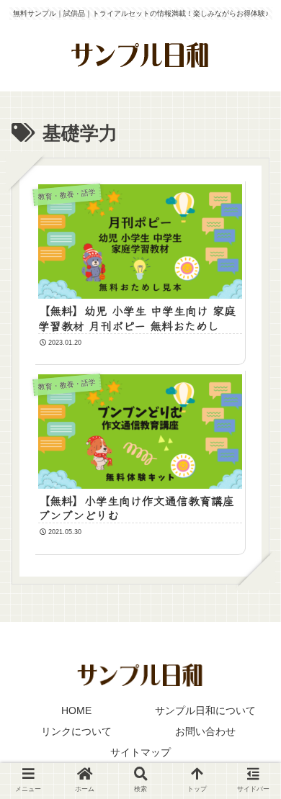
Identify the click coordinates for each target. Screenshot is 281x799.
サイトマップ (140, 752)
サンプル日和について (205, 710)
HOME (76, 710)
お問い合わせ (205, 731)
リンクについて (76, 731)
